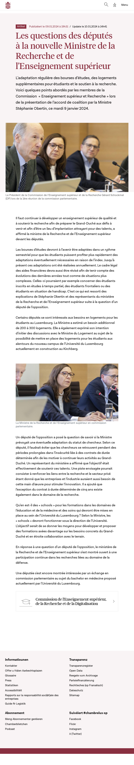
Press (8, 680)
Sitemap (74, 695)
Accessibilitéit (13, 690)
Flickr (72, 724)
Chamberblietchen (16, 724)
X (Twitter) (75, 734)
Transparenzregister (81, 666)
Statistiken (11, 685)
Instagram (75, 729)
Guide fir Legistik (15, 703)
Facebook (75, 719)
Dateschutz (76, 690)
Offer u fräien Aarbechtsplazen (23, 670)
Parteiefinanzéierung (81, 680)
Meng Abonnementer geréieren (24, 719)
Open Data (75, 670)
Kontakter (11, 666)
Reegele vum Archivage (83, 675)
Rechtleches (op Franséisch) (86, 685)
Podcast (10, 729)
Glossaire (10, 675)
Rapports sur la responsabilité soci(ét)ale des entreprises (31, 697)
